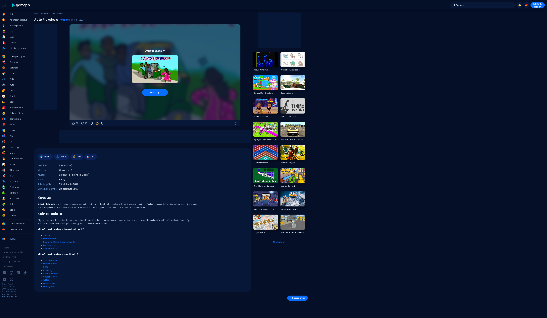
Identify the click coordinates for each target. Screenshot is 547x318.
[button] (15, 14)
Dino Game (49, 283)
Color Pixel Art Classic (290, 70)
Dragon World (287, 93)
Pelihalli (63, 156)
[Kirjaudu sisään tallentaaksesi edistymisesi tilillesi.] (97, 123)
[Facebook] (4, 273)
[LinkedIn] (18, 273)
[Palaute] (102, 123)
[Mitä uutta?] (519, 5)
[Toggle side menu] (3, 5)
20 (86, 123)
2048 (45, 266)
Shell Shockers (50, 273)
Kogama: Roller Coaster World (59, 241)
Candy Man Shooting (263, 93)
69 (77, 123)
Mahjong (47, 270)
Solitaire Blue (50, 260)
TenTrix (47, 235)
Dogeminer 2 (259, 232)
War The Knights (288, 163)
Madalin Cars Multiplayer (292, 139)
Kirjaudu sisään (537, 5)
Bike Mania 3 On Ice (289, 209)
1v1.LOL (46, 279)
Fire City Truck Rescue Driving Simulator (293, 232)
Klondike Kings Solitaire (264, 186)
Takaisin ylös (298, 298)
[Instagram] (11, 273)
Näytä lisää (279, 242)
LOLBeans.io (49, 245)
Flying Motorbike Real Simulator (266, 139)
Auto (92, 156)
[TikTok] (25, 273)
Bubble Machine (261, 163)
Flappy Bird (49, 286)
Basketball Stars (261, 116)
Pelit (36, 14)
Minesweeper (50, 263)
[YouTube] (4, 280)
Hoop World (49, 238)
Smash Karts (50, 248)
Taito (78, 156)
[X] (11, 280)
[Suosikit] (526, 5)
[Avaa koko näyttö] (236, 123)
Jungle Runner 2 (288, 186)
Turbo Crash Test (288, 116)
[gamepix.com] (21, 5)
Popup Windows (261, 70)
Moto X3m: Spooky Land (264, 209)
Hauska (44, 14)
